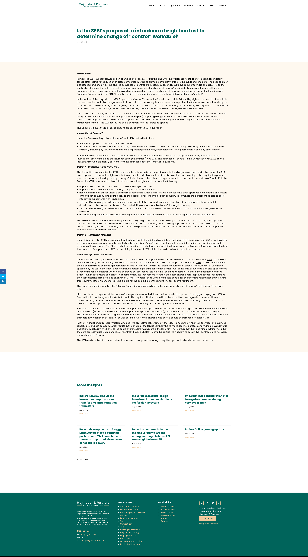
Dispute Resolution (129, 509)
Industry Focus (167, 512)
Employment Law (128, 535)
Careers (222, 6)
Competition (126, 524)
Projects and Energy (129, 532)
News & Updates (168, 515)
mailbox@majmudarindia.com (91, 540)
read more (83, 414)
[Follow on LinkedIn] (201, 503)
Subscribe (207, 518)
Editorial (187, 6)
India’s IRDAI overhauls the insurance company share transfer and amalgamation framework (98, 401)
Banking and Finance (130, 529)
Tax (122, 521)
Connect (211, 6)
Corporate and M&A (129, 506)
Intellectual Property (130, 544)
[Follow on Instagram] (213, 503)
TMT (122, 526)
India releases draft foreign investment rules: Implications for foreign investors (152, 399)
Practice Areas (168, 509)
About (160, 6)
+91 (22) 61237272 (89, 534)
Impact (200, 6)
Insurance (125, 538)
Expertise (174, 6)
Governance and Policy (131, 541)
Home (151, 6)
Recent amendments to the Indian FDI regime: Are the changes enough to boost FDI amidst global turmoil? (151, 434)
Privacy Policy (204, 524)
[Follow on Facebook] (207, 503)
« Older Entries (82, 460)
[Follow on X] (218, 503)
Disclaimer (214, 524)
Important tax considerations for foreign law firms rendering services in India (206, 399)
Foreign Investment (129, 518)
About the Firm (168, 506)
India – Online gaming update (204, 429)
